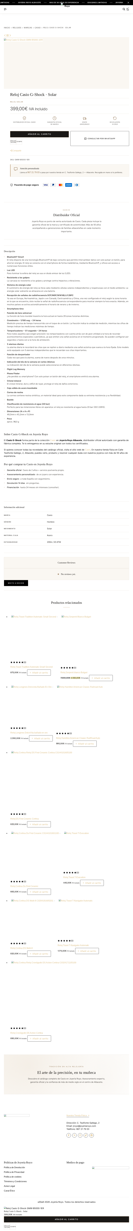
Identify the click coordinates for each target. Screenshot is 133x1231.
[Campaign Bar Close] (128, 2)
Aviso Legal (9, 1186)
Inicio (7, 28)
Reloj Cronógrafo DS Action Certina (26, 1033)
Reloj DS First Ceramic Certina (24, 819)
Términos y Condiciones (15, 1181)
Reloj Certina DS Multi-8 (21, 948)
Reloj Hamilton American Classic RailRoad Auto (78, 738)
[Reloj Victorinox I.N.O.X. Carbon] (10, 35)
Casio (38, 28)
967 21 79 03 (33, 172)
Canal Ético (9, 1191)
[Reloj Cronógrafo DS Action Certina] (43, 993)
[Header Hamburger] (5, 9)
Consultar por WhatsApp (101, 139)
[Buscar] (124, 9)
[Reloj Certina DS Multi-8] (32, 920)
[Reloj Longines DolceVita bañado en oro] (31, 705)
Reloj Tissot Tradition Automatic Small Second (31, 667)
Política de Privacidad (14, 1172)
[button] (19, 142)
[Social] (68, 1135)
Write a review (16, 583)
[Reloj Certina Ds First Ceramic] (35, 855)
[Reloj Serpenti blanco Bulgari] (87, 640)
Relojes (17, 28)
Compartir (16, 151)
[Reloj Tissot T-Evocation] (83, 851)
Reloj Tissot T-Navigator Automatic (73, 945)
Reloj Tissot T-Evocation (74, 877)
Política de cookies (13, 1177)
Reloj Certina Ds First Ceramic (24, 886)
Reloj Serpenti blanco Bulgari (74, 672)
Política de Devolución (14, 1167)
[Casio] (7, 35)
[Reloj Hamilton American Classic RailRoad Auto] (80, 708)
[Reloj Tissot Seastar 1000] (5, 35)
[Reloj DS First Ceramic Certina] (41, 781)
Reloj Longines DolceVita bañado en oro (29, 733)
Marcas (28, 28)
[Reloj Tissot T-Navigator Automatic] (78, 918)
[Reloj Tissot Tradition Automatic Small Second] (33, 637)
